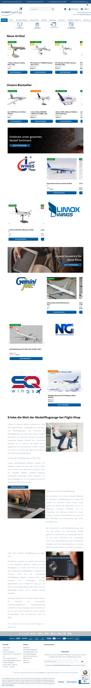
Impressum (26, 662)
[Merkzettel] (65, 9)
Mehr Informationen (8, 685)
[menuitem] (42, 9)
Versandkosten (41, 672)
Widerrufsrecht (27, 658)
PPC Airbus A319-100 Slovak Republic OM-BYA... (43, 63)
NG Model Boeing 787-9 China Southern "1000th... (23, 350)
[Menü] (88, 670)
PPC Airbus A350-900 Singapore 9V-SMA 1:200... (69, 63)
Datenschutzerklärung (85, 14)
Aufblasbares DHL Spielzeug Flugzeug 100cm (68, 112)
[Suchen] (53, 9)
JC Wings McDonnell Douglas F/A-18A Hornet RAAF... (63, 184)
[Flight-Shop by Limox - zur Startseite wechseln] (12, 12)
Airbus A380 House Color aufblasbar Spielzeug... (17, 112)
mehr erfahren (18, 487)
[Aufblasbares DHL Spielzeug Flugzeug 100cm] (70, 99)
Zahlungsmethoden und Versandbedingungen (30, 653)
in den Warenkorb (18, 72)
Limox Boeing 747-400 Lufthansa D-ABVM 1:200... (45, 112)
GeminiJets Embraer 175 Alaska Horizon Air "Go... (62, 303)
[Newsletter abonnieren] (82, 661)
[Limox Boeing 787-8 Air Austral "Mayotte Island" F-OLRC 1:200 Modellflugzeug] (26, 215)
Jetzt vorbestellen (43, 121)
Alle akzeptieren (72, 682)
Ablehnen (61, 682)
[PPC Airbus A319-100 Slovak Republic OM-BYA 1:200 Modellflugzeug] (44, 50)
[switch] (85, 681)
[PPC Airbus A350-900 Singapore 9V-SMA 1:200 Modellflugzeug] (69, 50)
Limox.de (11, 662)
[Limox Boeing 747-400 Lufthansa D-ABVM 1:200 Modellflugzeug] (45, 99)
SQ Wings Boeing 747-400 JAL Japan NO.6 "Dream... (62, 396)
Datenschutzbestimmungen (62, 665)
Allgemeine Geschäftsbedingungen (30, 649)
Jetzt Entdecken (20, 145)
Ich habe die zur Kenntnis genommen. (66, 665)
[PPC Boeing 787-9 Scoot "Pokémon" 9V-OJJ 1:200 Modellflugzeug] (19, 50)
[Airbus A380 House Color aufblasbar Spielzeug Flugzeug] (20, 99)
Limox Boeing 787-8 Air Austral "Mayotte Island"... (23, 230)
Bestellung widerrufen (84, 12)
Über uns (26, 660)
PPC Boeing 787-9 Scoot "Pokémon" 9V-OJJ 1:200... (17, 63)
